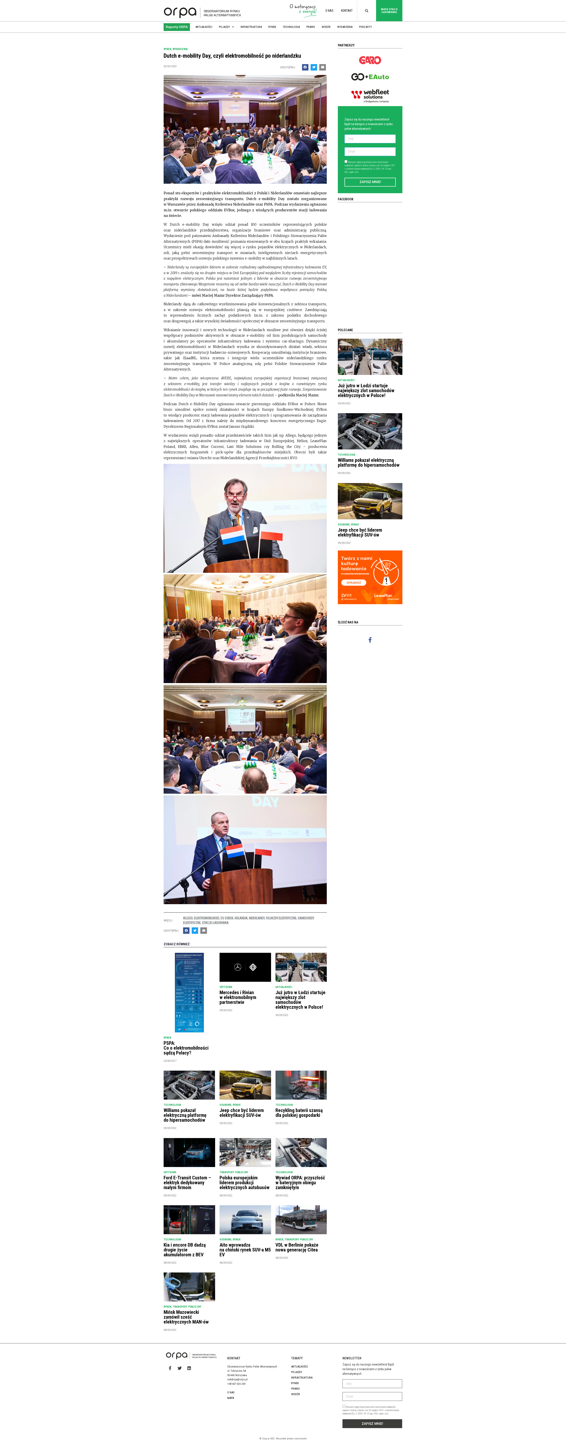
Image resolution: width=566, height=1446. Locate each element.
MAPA (230, 1398)
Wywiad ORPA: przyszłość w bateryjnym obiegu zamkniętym (300, 1182)
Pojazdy (224, 27)
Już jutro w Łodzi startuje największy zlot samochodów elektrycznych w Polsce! (300, 1000)
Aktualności (203, 27)
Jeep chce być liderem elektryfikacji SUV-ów (242, 1113)
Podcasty (365, 27)
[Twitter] (179, 1368)
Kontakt (347, 10)
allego (188, 918)
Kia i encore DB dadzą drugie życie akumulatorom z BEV (185, 1249)
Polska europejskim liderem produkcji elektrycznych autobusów (245, 1182)
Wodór (326, 27)
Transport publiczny (234, 1172)
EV (222, 918)
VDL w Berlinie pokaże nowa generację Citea (296, 1247)
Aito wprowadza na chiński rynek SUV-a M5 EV (245, 1249)
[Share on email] (322, 67)
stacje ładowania (215, 923)
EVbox (229, 918)
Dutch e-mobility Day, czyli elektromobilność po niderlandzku (232, 55)
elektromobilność (206, 918)
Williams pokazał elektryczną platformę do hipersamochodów (185, 1115)
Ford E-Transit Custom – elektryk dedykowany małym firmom (187, 1182)
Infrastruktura (251, 27)
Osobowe (225, 1104)
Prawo (310, 27)
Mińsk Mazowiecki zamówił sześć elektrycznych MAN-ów (186, 1317)
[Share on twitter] (314, 67)
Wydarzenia (344, 27)
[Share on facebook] (305, 67)
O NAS (329, 10)
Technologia (291, 27)
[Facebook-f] (370, 639)
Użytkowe (226, 987)
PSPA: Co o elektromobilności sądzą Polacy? (186, 1048)
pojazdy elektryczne (281, 918)
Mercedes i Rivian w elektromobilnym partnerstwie (238, 997)
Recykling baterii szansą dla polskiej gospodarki (299, 1113)
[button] (177, 27)
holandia (241, 918)
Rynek (272, 27)
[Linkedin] (189, 1368)
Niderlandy (257, 918)
